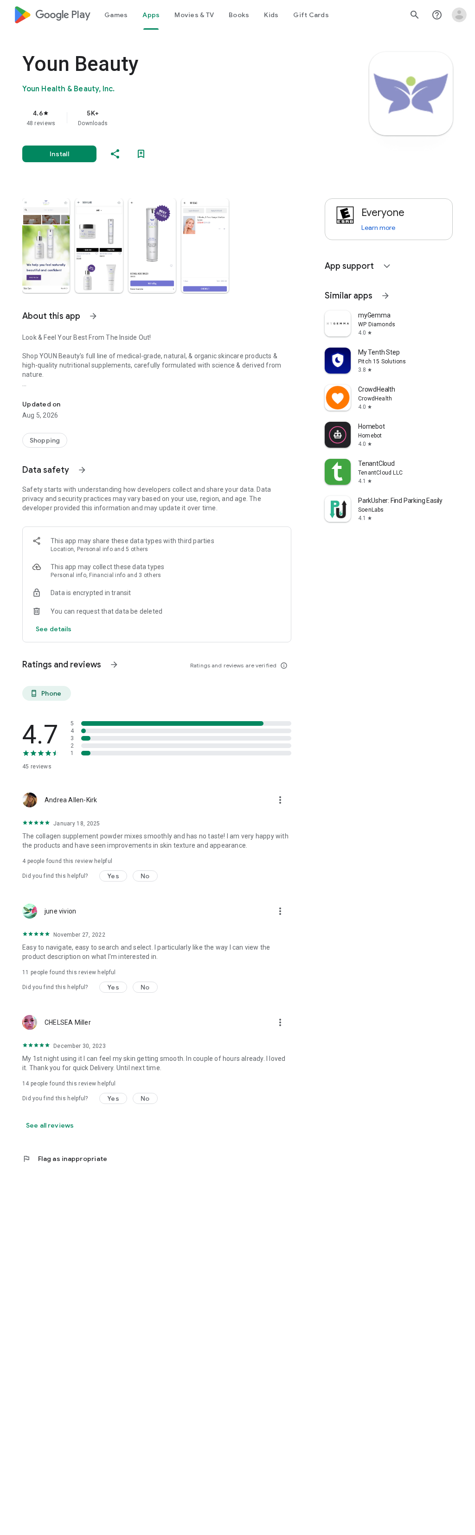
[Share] (115, 154)
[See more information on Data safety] (82, 470)
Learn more (378, 227)
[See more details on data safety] (54, 629)
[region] (169, 118)
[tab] (116, 15)
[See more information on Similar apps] (385, 296)
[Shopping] (44, 440)
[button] (46, 245)
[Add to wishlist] (141, 154)
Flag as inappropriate (64, 1158)
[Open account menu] (459, 15)
